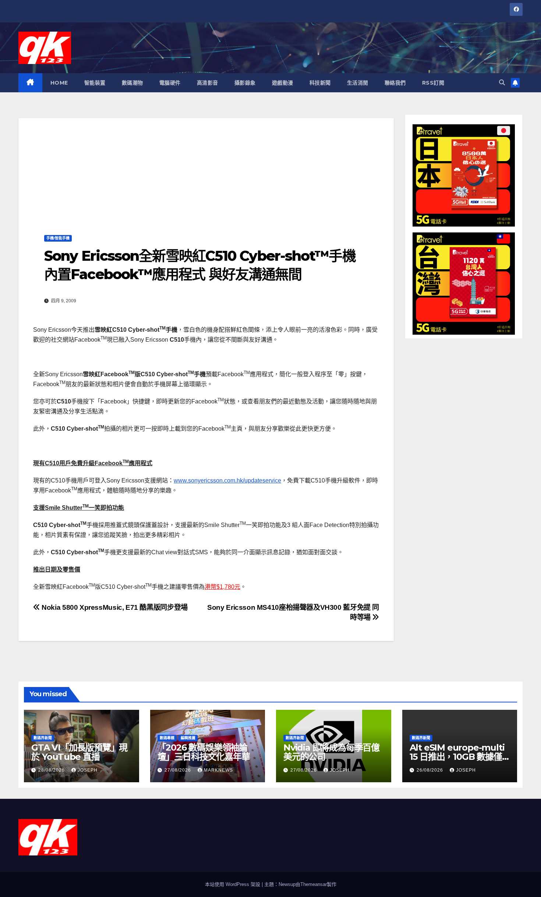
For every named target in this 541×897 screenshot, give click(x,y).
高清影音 (207, 82)
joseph (88, 770)
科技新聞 (320, 82)
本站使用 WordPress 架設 (233, 884)
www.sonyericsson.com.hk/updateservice (227, 480)
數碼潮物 (132, 82)
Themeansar (313, 884)
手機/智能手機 (58, 238)
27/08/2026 (178, 770)
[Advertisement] (206, 169)
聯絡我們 (395, 82)
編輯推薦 (188, 738)
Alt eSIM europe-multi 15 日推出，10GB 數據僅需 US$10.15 (457, 756)
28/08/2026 (52, 770)
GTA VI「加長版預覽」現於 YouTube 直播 (79, 752)
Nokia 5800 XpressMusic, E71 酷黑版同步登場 (114, 607)
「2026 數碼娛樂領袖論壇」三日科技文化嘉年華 (204, 752)
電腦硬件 (170, 82)
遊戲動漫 (282, 82)
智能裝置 (95, 82)
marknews (218, 770)
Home (59, 82)
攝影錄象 (245, 82)
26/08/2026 (431, 770)
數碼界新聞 (42, 738)
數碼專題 (167, 738)
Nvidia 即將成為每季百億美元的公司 (331, 752)
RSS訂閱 (433, 82)
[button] (502, 82)
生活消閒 (357, 82)
